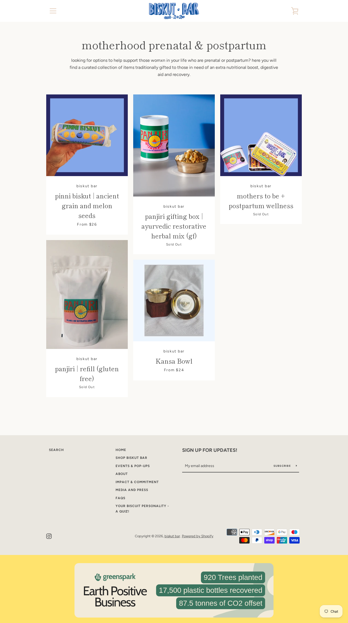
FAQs (120, 498)
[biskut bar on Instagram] (49, 535)
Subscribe (283, 466)
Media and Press (132, 490)
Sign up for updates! (209, 450)
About (122, 474)
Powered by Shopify (197, 536)
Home (121, 450)
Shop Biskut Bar (131, 458)
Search (56, 450)
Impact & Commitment (137, 482)
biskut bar (172, 536)
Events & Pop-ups (133, 466)
